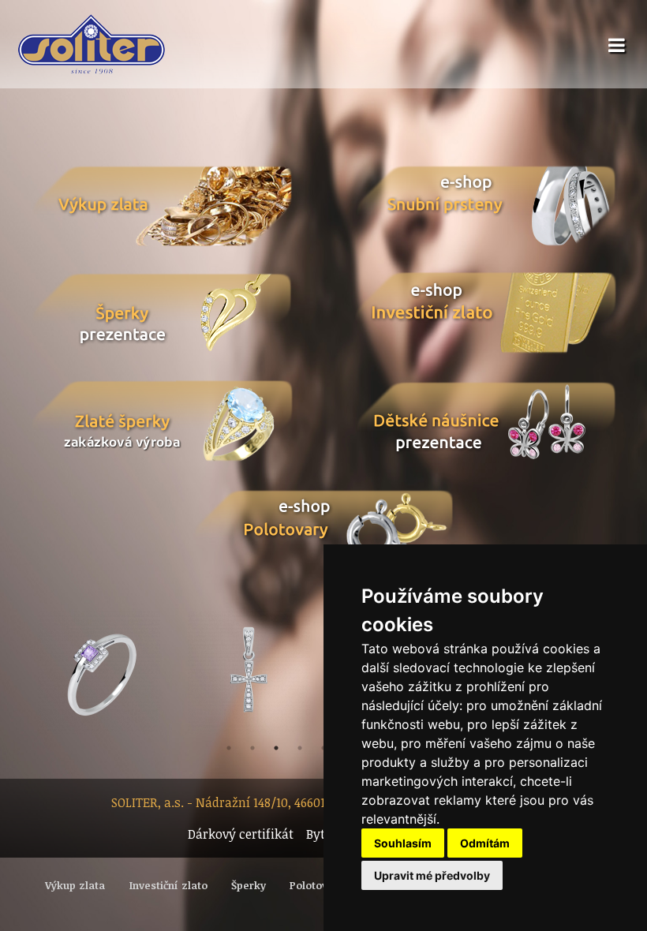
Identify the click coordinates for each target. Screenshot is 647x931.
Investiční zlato (168, 885)
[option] (99, 672)
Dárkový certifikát (241, 834)
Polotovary (317, 885)
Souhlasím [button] (403, 843)
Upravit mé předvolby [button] (432, 875)
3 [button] (276, 748)
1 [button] (229, 748)
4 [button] (300, 748)
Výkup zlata (75, 885)
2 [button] (252, 748)
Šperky (248, 885)
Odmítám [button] (485, 843)
